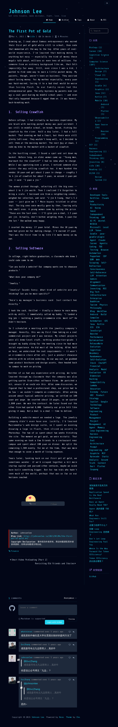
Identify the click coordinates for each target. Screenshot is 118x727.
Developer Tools (98, 195)
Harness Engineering (95, 436)
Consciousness (97, 269)
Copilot (94, 402)
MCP (103, 453)
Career (93, 243)
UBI (92, 395)
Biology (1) (95, 47)
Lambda (93, 385)
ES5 (92, 327)
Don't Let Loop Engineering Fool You (98, 542)
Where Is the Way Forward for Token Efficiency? (99, 551)
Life (32, 36)
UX (104, 372)
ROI (104, 288)
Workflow (101, 311)
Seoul (93, 211)
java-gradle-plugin (97, 235)
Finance (15, 551)
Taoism (93, 305)
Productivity (97, 204)
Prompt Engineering (95, 449)
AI (91, 208)
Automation (96, 321)
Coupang (94, 469)
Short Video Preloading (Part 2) (29, 560)
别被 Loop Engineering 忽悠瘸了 (99, 532)
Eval (92, 440)
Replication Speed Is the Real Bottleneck (99, 495)
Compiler (94, 318)
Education (95, 389)
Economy (94, 392)
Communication (97, 285)
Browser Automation (99, 251)
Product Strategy (96, 397)
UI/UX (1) (94, 173)
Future (104, 392)
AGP (106, 450)
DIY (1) (93, 145)
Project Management (95, 423)
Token (98, 230)
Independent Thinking (96, 216)
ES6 (98, 327)
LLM (92, 275)
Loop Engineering (99, 431)
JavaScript (96, 330)
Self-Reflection (98, 264)
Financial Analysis (94, 368)
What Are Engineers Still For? (98, 518)
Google (104, 402)
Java (92, 324)
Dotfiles (94, 198)
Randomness (96, 356)
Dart (92, 466)
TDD (100, 246)
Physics (104, 305)
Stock (93, 363)
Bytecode (94, 456)
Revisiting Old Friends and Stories (54, 563)
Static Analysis (99, 458)
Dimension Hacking (94, 377)
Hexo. (61, 717)
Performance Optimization (96, 339)
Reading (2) (95, 169)
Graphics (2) (102, 89)
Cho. (78, 717)
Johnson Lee (25, 11)
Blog (92, 311)
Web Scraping (94, 261)
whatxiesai (27, 632)
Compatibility (97, 382)
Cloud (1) (100, 75)
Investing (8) (96, 162)
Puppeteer (95, 256)
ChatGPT (102, 363)
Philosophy (96, 308)
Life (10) (94, 166)
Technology (96, 405)
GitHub (92, 576)
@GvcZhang (30, 661)
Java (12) (100, 93)
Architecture (97, 443)
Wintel (101, 221)
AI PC (93, 221)
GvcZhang (25, 644)
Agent (93, 240)
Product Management (95, 416)
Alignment (95, 282)
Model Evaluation (98, 371)
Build (103, 314)
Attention (101, 275)
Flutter (101, 466)
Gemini (93, 279)
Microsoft (95, 227)
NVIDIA (93, 224)
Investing (95, 288)
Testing (94, 250)
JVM (103, 217)
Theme (68, 717)
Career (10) (95, 51)
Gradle (93, 234)
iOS (106, 321)
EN (107, 3)
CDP (104, 256)
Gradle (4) (101, 86)
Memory (101, 427)
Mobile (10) (101, 100)
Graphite (94, 453)
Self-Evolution (98, 359)
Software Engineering (95, 410)
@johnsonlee (31, 683)
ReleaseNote (96, 343)
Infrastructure (98, 295)
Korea (98, 208)
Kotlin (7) (101, 97)
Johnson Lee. (38, 717)
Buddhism (94, 301)
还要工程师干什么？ (98, 525)
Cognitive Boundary (94, 352)
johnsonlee (27, 657)
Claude (101, 240)
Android (94, 314)
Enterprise (96, 298)
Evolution (95, 347)
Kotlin (100, 324)
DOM (92, 259)
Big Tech (94, 292)
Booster (94, 334)
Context (102, 463)
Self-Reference (98, 272)
